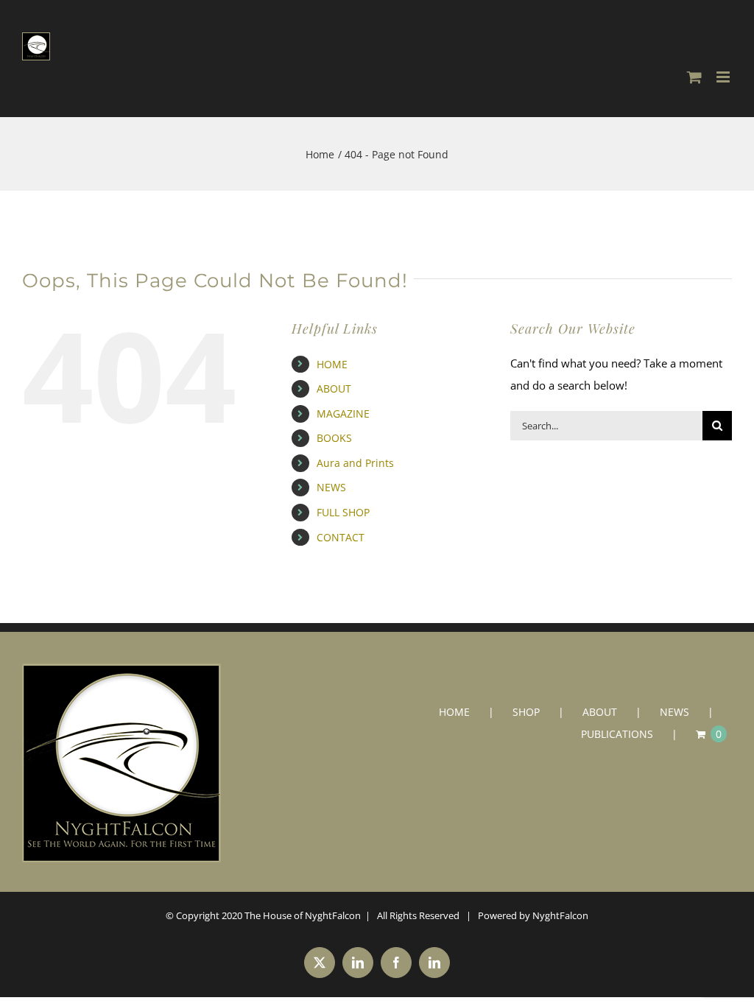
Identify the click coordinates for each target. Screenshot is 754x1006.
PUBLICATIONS (617, 734)
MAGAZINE (343, 414)
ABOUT (334, 388)
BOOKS (334, 438)
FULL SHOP (343, 512)
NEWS (331, 487)
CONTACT (340, 537)
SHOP (526, 712)
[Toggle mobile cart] (694, 77)
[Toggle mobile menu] (724, 77)
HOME (332, 364)
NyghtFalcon (560, 915)
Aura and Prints (355, 463)
